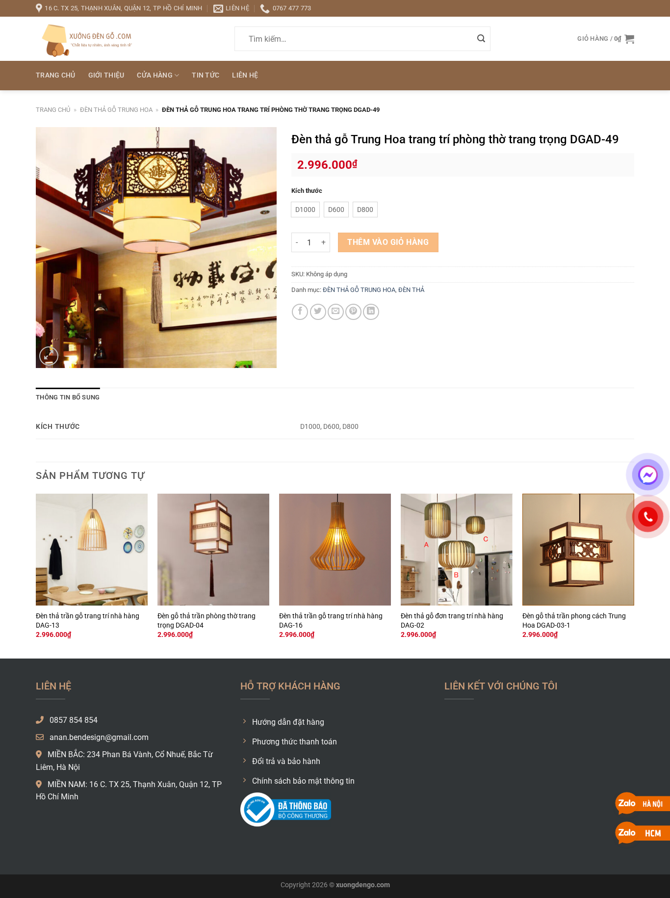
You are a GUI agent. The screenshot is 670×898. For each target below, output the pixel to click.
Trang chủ (56, 75)
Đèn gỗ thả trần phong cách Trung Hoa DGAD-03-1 (574, 621)
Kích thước (306, 190)
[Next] (633, 575)
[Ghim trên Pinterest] (353, 312)
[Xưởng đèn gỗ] (85, 38)
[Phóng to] (48, 356)
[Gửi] (481, 38)
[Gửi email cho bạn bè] (336, 312)
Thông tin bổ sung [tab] (68, 397)
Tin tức (205, 75)
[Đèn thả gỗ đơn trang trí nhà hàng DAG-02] (457, 550)
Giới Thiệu (106, 75)
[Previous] (36, 575)
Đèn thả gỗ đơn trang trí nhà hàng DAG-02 (452, 621)
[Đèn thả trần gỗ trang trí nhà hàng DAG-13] (92, 550)
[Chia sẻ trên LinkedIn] (371, 312)
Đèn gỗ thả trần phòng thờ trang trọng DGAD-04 (206, 621)
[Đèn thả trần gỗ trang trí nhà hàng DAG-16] (335, 550)
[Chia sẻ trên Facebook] (300, 312)
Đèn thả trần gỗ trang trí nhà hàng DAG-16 (331, 621)
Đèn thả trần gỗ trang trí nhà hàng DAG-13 (87, 621)
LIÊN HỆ (245, 75)
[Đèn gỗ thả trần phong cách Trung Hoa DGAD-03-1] (578, 550)
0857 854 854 (73, 720)
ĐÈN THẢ (411, 289)
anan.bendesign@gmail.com (98, 737)
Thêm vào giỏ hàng (388, 242)
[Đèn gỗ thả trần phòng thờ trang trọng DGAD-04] (213, 550)
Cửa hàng (154, 75)
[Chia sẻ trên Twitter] (318, 312)
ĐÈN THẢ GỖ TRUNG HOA (116, 109)
